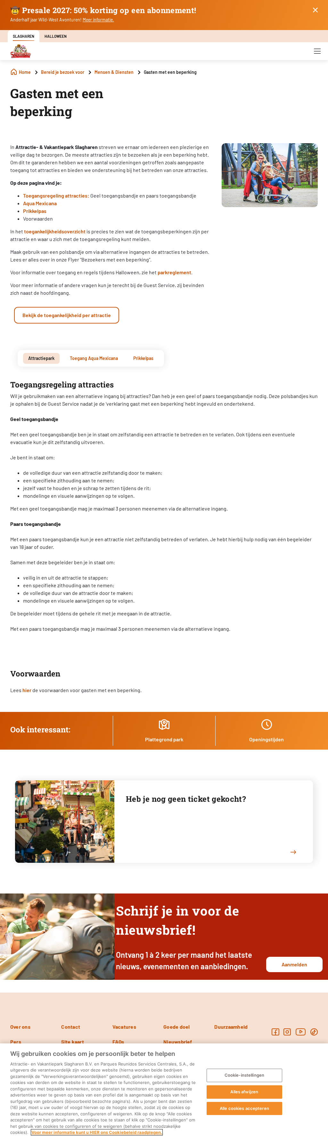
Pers (15, 1042)
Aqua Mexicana (40, 203)
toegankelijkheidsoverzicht (55, 231)
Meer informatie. (98, 19)
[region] (164, 1091)
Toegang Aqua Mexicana (94, 358)
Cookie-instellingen (244, 1075)
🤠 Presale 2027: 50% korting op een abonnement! (103, 10)
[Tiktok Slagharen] (314, 1031)
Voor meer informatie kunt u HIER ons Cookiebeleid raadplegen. (96, 1132)
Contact (70, 1027)
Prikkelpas (34, 211)
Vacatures (124, 1027)
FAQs (118, 1042)
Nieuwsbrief (177, 1042)
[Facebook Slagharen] (275, 1031)
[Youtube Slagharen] (301, 1031)
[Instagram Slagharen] (287, 1031)
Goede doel (176, 1027)
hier (26, 690)
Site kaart (72, 1042)
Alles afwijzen (244, 1091)
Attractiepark (41, 358)
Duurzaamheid (231, 1027)
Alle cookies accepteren (244, 1108)
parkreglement (174, 272)
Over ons (20, 1027)
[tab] (41, 358)
